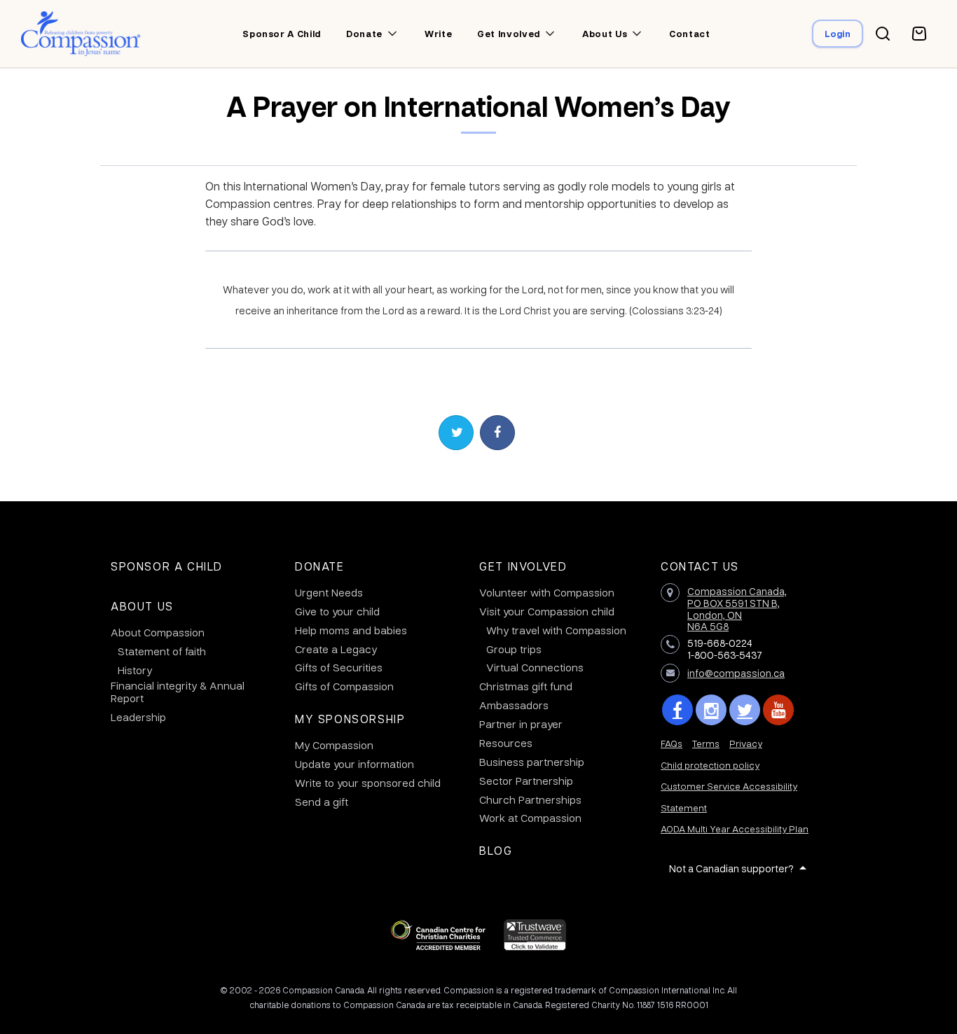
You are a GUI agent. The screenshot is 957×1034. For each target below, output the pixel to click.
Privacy (745, 743)
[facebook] (677, 709)
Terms (706, 743)
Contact (689, 33)
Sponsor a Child (167, 566)
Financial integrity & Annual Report (178, 691)
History (135, 670)
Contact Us (700, 566)
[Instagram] (711, 709)
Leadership (138, 717)
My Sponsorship (350, 718)
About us (604, 33)
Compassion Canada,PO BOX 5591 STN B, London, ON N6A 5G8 (737, 608)
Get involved (508, 33)
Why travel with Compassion (556, 630)
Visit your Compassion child (546, 611)
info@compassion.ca (736, 672)
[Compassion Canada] (81, 33)
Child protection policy (710, 765)
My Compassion (334, 745)
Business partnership (531, 761)
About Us (142, 606)
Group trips (514, 649)
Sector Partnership (526, 780)
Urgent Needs (329, 592)
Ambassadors (514, 705)
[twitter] (744, 709)
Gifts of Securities (339, 667)
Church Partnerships (530, 799)
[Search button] (883, 33)
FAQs (671, 743)
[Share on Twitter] (456, 432)
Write (438, 33)
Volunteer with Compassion (546, 592)
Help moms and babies (351, 630)
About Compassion (158, 632)
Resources (505, 742)
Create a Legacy (336, 649)
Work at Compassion (530, 817)
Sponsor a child (281, 33)
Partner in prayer (521, 724)
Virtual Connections (535, 667)
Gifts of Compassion (344, 686)
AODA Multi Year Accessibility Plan (734, 828)
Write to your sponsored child (368, 782)
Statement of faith (162, 651)
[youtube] (778, 709)
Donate (364, 33)
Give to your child (337, 611)
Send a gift (321, 801)
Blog (495, 850)
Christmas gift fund (525, 686)
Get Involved (523, 566)
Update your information (354, 763)
